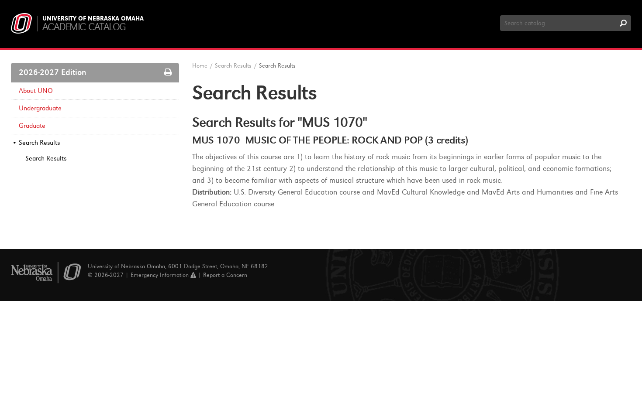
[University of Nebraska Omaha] (46, 273)
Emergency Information (160, 275)
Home (199, 65)
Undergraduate (40, 108)
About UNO (36, 91)
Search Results (39, 143)
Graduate (32, 126)
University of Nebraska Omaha (93, 19)
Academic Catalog (84, 27)
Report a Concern (225, 275)
